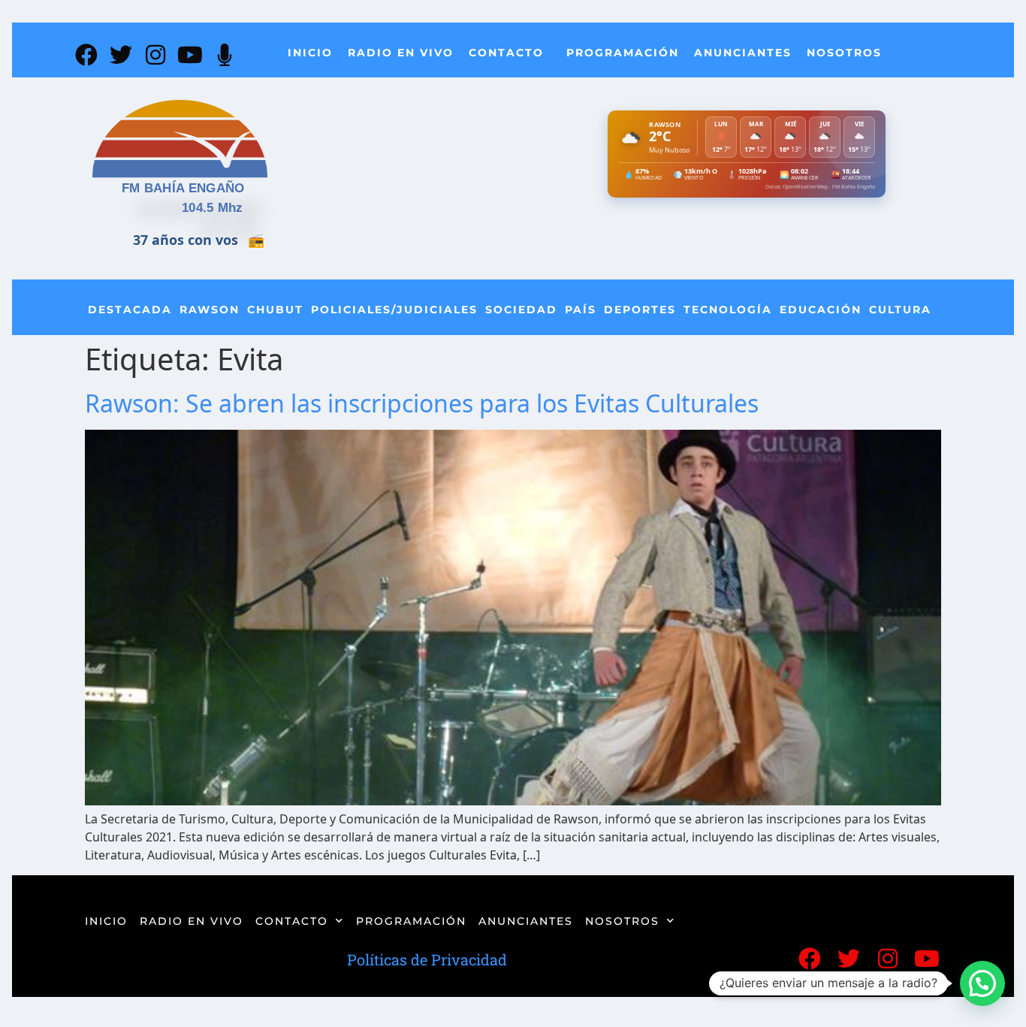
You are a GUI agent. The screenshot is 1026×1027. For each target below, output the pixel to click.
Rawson (210, 309)
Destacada (130, 309)
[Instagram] (155, 55)
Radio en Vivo (401, 52)
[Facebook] (86, 55)
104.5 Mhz (212, 208)
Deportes (640, 309)
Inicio (310, 52)
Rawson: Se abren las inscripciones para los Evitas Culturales (422, 403)
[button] (982, 983)
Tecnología (727, 309)
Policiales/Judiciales (394, 309)
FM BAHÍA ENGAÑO (183, 188)
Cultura (900, 309)
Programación (622, 52)
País (580, 309)
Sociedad (521, 309)
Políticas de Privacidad (427, 959)
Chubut (275, 309)
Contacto (506, 52)
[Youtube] (190, 55)
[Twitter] (121, 55)
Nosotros (844, 52)
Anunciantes (743, 52)
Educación (821, 309)
